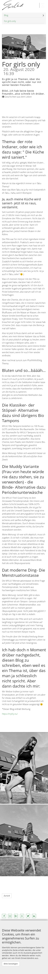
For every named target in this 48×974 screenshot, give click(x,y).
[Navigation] (42, 5)
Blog (6, 15)
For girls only (10, 21)
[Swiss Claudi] (12, 5)
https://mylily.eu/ (10, 713)
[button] (4, 916)
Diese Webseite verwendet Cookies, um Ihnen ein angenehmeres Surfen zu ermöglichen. (21, 936)
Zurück (7, 895)
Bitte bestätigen (11, 963)
